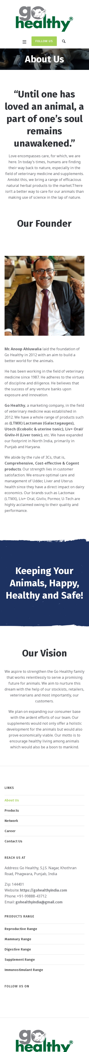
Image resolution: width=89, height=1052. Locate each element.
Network (11, 821)
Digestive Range (18, 949)
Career (10, 831)
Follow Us (44, 41)
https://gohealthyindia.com (43, 890)
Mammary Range (18, 939)
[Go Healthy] (44, 19)
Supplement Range (20, 960)
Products (12, 810)
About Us (12, 800)
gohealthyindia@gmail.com (39, 902)
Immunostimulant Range (24, 970)
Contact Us (13, 841)
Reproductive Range (21, 929)
